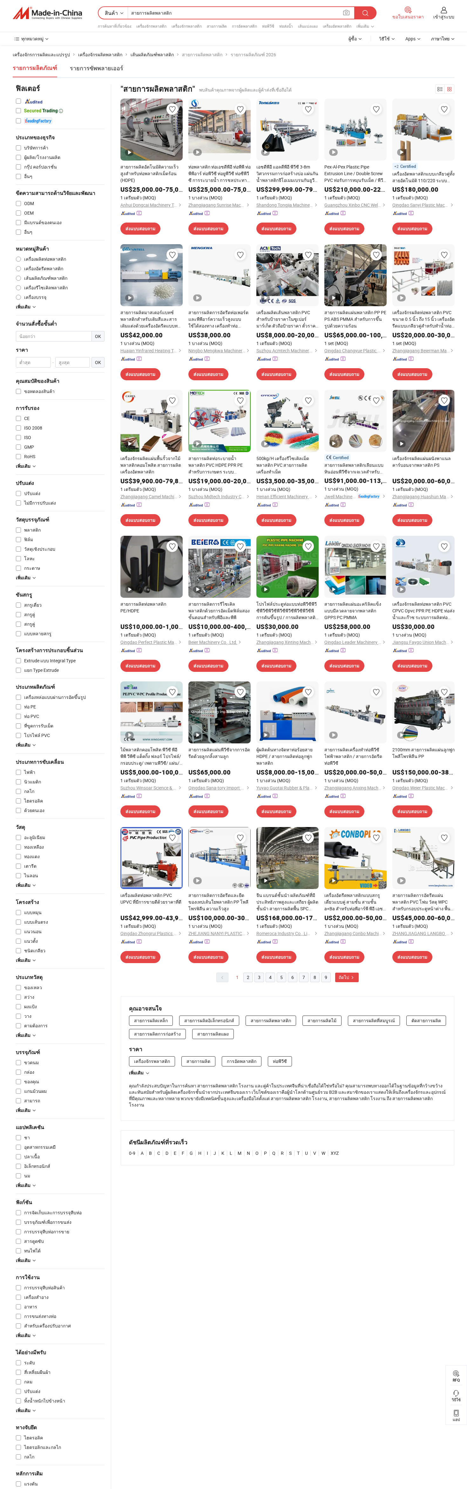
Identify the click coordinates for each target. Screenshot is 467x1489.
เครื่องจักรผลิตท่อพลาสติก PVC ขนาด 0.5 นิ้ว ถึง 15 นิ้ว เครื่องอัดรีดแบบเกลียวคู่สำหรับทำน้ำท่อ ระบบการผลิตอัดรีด (423, 319)
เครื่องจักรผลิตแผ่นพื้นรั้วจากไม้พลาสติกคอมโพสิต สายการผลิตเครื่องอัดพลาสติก (150, 465)
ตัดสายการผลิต (426, 1020)
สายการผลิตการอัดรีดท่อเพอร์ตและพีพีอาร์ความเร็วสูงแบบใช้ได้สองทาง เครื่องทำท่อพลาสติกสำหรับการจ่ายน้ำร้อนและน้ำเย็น (218, 319)
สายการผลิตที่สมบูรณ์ (374, 1020)
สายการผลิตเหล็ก (151, 1020)
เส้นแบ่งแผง (308, 26)
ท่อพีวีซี (268, 26)
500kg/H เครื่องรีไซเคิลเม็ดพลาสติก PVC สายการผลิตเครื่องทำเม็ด (282, 465)
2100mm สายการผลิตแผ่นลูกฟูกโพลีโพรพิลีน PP (423, 753)
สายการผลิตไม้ (322, 1020)
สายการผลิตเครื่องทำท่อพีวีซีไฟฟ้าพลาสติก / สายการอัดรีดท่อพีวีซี (353, 756)
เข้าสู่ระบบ (443, 17)
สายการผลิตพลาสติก (271, 1020)
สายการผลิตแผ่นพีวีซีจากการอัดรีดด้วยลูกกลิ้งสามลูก (219, 753)
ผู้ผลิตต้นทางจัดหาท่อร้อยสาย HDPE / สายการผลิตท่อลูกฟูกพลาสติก (284, 756)
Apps (410, 39)
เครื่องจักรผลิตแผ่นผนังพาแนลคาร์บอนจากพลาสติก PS (421, 461)
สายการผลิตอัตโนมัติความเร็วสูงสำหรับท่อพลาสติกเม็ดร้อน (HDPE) (149, 173)
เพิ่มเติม (136, 1072)
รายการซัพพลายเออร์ (96, 68)
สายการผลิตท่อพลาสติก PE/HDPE (143, 607)
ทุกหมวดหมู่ (32, 39)
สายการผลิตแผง (213, 1034)
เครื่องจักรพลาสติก (151, 26)
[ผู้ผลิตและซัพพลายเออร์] (47, 13)
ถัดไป (344, 977)
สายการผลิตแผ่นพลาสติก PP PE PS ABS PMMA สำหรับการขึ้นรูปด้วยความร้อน (355, 319)
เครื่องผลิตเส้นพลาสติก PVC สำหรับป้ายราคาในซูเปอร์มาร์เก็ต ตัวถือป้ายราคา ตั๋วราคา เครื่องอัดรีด (287, 319)
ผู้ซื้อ (353, 39)
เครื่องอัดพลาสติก (337, 26)
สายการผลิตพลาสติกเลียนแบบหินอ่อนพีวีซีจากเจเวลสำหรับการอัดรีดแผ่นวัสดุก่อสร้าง (353, 468)
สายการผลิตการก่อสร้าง (157, 1034)
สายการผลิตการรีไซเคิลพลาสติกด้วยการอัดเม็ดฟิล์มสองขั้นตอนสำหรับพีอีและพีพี (219, 610)
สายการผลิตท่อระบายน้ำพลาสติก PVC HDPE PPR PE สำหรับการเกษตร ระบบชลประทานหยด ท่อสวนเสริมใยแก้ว (218, 465)
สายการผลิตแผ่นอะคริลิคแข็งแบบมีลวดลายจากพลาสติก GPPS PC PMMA (352, 610)
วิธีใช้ (384, 39)
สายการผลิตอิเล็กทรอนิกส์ (209, 1020)
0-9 (132, 1153)
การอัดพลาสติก (244, 26)
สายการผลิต (217, 26)
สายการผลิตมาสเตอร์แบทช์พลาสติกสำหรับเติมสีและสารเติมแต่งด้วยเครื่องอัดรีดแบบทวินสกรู (149, 319)
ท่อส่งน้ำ (286, 26)
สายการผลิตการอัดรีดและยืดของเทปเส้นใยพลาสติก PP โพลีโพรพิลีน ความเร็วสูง (218, 902)
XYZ (335, 1153)
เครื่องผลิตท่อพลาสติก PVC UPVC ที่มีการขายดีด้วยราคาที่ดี (150, 898)
